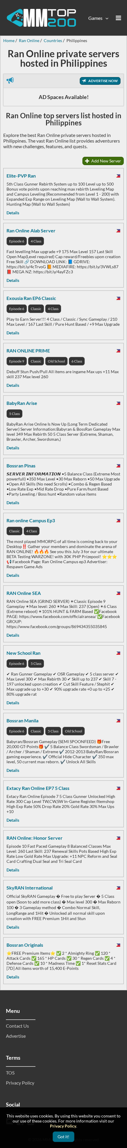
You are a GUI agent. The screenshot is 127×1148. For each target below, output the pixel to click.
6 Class (76, 361)
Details (12, 212)
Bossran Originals (24, 945)
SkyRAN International (29, 887)
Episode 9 (16, 361)
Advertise (16, 1036)
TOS (10, 1072)
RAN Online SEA (23, 593)
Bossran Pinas (20, 465)
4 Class (36, 241)
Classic (36, 308)
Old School (56, 361)
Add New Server (105, 160)
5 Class (14, 413)
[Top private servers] (41, 18)
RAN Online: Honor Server (34, 838)
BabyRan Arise (21, 403)
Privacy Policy (20, 1082)
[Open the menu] (118, 17)
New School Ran (23, 653)
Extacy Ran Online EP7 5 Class (37, 788)
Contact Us (17, 1026)
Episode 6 (16, 241)
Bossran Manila (22, 720)
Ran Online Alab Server (31, 230)
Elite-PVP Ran (21, 175)
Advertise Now (103, 81)
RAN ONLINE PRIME (28, 350)
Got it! (63, 1136)
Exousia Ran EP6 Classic (31, 298)
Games (95, 18)
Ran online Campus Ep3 (30, 520)
